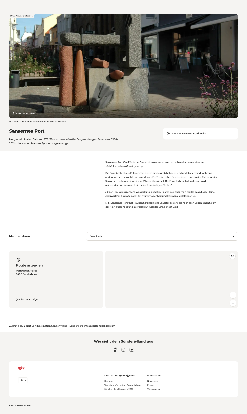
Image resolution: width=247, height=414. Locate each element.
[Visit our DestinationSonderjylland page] (114, 349)
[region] (171, 279)
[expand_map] (232, 256)
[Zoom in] (233, 295)
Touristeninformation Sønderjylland (122, 385)
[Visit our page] (123, 349)
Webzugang (153, 389)
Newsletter (153, 381)
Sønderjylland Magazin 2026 (118, 389)
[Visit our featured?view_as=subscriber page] (131, 349)
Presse (150, 385)
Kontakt (108, 381)
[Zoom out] (233, 303)
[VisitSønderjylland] (27, 368)
